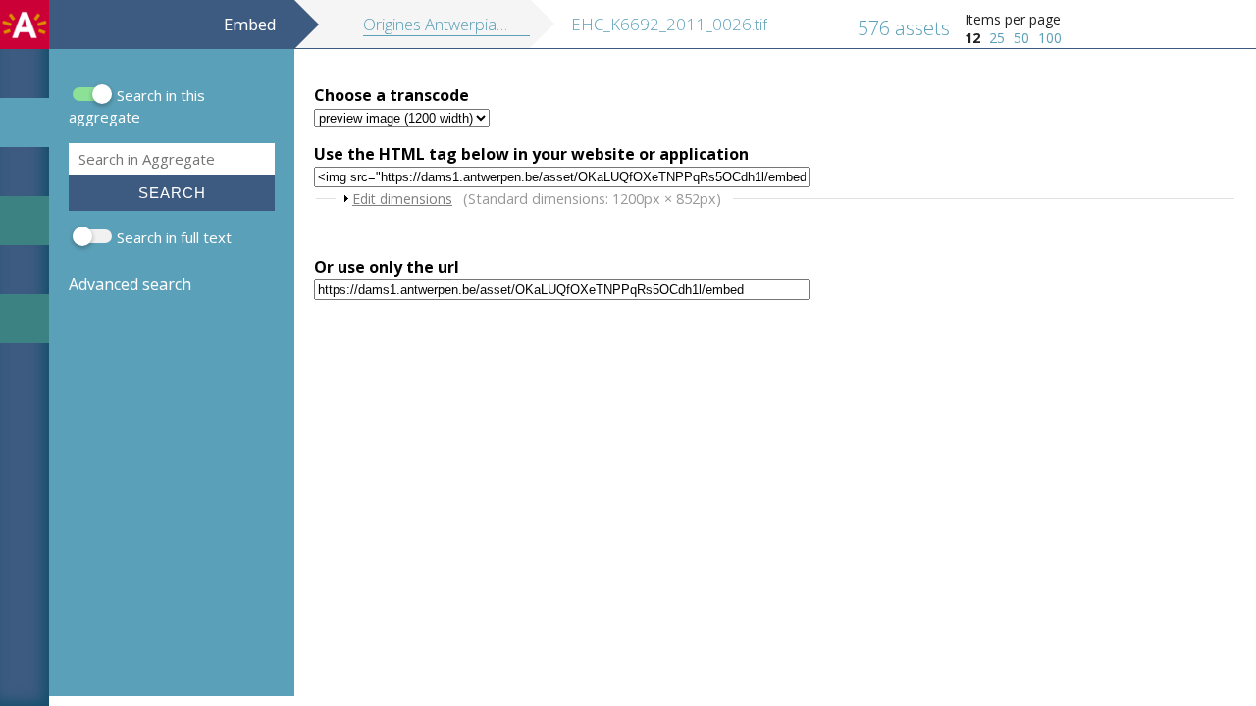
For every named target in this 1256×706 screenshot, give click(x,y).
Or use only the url (386, 266)
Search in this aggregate (137, 105)
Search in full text (174, 237)
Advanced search (130, 284)
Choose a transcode (391, 95)
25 (997, 37)
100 (1050, 37)
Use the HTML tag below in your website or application (531, 154)
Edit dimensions (402, 198)
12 (972, 37)
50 (1021, 37)
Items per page (1013, 19)
